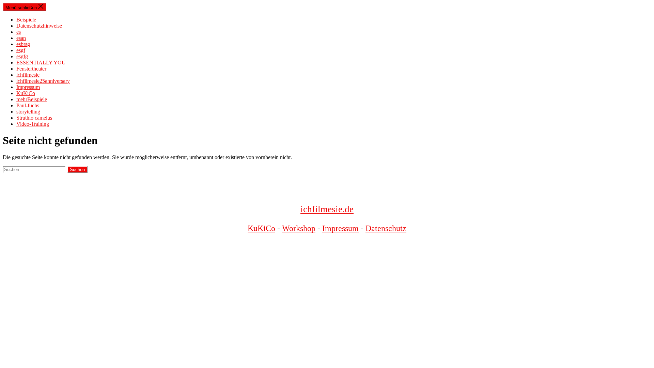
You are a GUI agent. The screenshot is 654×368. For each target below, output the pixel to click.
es (18, 32)
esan (21, 38)
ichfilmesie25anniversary (43, 81)
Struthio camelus (34, 118)
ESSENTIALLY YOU (41, 62)
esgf (20, 50)
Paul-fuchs (27, 105)
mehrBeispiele (31, 99)
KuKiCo (25, 93)
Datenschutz (385, 228)
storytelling (28, 111)
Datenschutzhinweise (39, 26)
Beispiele (26, 19)
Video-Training (32, 124)
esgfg (22, 56)
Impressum (28, 87)
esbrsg (23, 44)
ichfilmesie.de (327, 209)
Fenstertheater (31, 69)
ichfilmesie (28, 75)
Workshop (298, 228)
